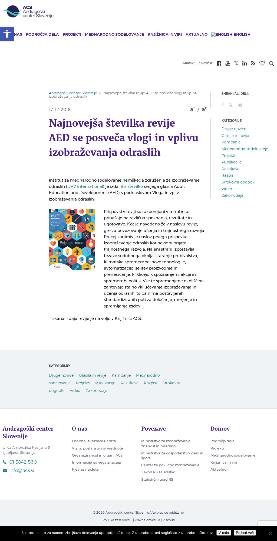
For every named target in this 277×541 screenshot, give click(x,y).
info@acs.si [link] (21, 470)
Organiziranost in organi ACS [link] (97, 455)
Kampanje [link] (231, 142)
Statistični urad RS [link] (157, 479)
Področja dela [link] (42, 35)
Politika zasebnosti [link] (117, 520)
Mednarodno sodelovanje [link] (114, 35)
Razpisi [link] (228, 176)
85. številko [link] (132, 187)
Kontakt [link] (188, 63)
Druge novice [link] (234, 129)
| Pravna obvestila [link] (146, 520)
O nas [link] (16, 35)
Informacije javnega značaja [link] (96, 462)
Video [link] (227, 189)
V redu (224, 533)
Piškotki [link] (169, 520)
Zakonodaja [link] (232, 196)
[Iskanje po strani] (271, 64)
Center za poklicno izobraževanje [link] (170, 465)
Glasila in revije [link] (235, 136)
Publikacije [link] (232, 162)
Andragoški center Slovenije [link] (73, 93)
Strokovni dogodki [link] (239, 182)
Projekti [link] (72, 35)
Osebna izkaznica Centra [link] (94, 441)
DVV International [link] (85, 187)
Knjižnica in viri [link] (165, 35)
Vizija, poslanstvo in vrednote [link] (97, 448)
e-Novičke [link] (206, 63)
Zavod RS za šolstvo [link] (158, 472)
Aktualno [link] (196, 35)
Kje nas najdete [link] (85, 469)
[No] (270, 533)
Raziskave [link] (230, 169)
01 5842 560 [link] (23, 462)
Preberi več (245, 533)
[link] (7, 34)
